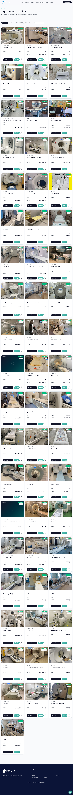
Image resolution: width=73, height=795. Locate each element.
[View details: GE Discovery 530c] (60, 400)
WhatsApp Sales (59, 775)
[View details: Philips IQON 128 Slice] (36, 181)
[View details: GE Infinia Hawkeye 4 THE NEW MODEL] (60, 618)
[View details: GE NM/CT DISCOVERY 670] (60, 545)
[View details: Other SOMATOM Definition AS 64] (60, 72)
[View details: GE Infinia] (12, 727)
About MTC (46, 772)
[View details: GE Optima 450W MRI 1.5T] (36, 327)
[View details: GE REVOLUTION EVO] (12, 145)
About (46, 2)
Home (22, 2)
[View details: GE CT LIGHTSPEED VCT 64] (60, 655)
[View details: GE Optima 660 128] (60, 472)
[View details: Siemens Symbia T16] (36, 618)
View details (6, 59)
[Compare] (21, 59)
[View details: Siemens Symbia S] (12, 691)
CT (16, 22)
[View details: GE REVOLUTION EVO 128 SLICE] (36, 254)
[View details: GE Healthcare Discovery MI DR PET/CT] (60, 35)
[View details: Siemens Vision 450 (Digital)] (60, 108)
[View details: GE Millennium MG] (12, 436)
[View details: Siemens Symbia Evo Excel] (12, 35)
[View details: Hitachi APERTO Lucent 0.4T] (36, 218)
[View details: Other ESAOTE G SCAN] (36, 108)
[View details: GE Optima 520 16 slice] (12, 181)
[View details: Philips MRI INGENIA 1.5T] (36, 509)
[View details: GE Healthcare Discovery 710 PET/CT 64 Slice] (36, 290)
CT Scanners (34, 773)
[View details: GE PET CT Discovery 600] (36, 691)
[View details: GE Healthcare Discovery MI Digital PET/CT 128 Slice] (12, 108)
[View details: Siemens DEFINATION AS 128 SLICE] (60, 581)
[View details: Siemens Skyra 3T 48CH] (12, 400)
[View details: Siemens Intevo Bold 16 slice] (36, 436)
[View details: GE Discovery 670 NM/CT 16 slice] (36, 655)
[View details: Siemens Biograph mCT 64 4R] (36, 472)
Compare (32, 2)
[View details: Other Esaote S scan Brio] (60, 254)
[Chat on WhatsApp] (70, 792)
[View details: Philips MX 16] (36, 581)
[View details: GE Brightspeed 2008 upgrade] (60, 691)
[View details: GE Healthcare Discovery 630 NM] (60, 290)
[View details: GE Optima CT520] (12, 72)
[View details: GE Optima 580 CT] (12, 655)
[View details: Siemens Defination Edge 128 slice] (60, 145)
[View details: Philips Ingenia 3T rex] (60, 363)
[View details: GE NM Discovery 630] (12, 290)
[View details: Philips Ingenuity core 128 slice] (36, 363)
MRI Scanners (34, 772)
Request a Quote (67, 2)
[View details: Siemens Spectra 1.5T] (36, 400)
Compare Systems (47, 775)
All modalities (4, 22)
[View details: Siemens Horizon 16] (12, 254)
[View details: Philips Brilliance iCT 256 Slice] (36, 545)
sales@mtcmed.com (59, 772)
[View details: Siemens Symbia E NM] (60, 436)
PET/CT (21, 22)
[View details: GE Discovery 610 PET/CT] (12, 472)
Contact (51, 2)
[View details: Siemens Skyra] (60, 218)
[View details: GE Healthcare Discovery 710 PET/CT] (12, 581)
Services (42, 2)
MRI (11, 22)
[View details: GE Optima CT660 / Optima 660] (36, 35)
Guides (37, 2)
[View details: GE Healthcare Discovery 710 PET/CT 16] (12, 545)
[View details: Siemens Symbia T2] (60, 509)
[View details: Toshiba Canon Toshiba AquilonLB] (36, 145)
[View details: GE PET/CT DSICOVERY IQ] (60, 327)
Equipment (27, 2)
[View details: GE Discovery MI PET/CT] (60, 181)
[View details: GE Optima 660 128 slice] (36, 72)
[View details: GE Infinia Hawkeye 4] (12, 618)
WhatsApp (17, 59)
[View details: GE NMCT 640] (12, 218)
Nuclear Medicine (29, 22)
